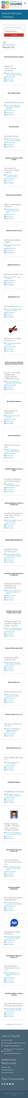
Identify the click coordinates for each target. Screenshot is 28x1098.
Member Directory (7, 1070)
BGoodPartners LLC (13, 306)
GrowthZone (18, 1024)
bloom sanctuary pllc (12, 446)
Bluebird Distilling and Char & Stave (12, 480)
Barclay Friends (11, 136)
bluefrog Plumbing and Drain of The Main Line (13, 515)
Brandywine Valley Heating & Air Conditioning (12, 586)
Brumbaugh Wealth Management (13, 898)
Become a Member (7, 1072)
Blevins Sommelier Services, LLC (13, 339)
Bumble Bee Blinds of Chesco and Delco (13, 1004)
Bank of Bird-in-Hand (14, 102)
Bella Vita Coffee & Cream (12, 241)
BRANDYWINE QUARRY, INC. (11, 550)
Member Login (6, 1067)
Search (15, 35)
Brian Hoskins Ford (13, 692)
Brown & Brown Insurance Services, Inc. (13, 862)
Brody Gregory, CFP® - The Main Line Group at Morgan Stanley (12, 827)
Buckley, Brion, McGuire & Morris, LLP (12, 968)
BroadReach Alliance (13, 791)
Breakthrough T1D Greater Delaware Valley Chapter (12, 623)
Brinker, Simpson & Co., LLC (13, 725)
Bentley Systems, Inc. (14, 274)
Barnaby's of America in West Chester (11, 170)
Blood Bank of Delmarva (10, 412)
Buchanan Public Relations (12, 933)
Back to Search (8, 45)
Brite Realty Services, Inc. (13, 758)
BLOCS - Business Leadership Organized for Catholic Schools (12, 375)
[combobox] (14, 31)
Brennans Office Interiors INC (11, 658)
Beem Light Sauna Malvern (12, 205)
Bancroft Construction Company (10, 68)
